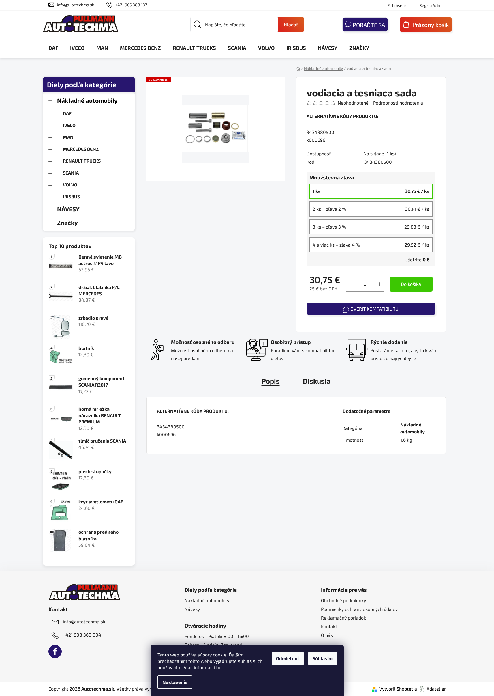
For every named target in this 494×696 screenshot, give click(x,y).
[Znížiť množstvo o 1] (350, 284)
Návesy (192, 609)
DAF (67, 113)
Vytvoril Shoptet (396, 688)
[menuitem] (53, 48)
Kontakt (329, 626)
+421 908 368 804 (82, 634)
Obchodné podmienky (343, 600)
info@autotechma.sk (75, 4)
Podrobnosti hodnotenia (398, 102)
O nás (327, 635)
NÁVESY (68, 208)
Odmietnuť (287, 658)
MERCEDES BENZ (81, 149)
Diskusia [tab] (317, 381)
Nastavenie (174, 682)
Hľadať (291, 24)
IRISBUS (71, 196)
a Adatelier (430, 688)
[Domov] (298, 68)
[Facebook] (55, 651)
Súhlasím (323, 658)
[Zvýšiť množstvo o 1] (379, 284)
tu (218, 667)
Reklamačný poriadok (343, 617)
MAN (68, 137)
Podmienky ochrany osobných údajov (359, 609)
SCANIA (71, 173)
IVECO (69, 125)
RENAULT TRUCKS (82, 160)
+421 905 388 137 (131, 4)
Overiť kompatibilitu (374, 308)
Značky (67, 222)
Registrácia (429, 5)
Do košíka (411, 284)
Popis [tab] (271, 381)
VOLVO (70, 184)
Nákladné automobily (87, 100)
